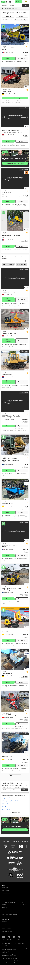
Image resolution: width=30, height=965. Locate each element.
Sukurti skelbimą (15, 830)
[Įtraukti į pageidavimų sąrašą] (27, 47)
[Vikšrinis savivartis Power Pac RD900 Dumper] (15, 701)
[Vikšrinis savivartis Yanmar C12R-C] (15, 77)
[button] (28, 1)
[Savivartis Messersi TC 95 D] (15, 742)
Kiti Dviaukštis (5, 804)
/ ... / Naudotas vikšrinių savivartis (10, 8)
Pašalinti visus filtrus (8, 19)
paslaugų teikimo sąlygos (11, 962)
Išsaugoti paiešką (15, 775)
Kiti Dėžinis (4, 806)
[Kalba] (26, 1)
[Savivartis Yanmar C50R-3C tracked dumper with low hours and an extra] (15, 445)
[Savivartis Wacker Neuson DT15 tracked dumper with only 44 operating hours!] (15, 220)
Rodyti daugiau (15, 812)
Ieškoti (26, 5)
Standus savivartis (21, 264)
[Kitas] (27, 34)
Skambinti (22, 58)
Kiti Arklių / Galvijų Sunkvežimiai (10, 801)
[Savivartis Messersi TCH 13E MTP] (15, 659)
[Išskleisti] (15, 65)
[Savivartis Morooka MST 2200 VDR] (15, 319)
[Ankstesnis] (2, 34)
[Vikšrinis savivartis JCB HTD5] (15, 617)
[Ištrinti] (24, 20)
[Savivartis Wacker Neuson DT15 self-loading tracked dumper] (15, 574)
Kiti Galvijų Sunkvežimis (7, 809)
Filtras (9, 16)
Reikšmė (22, 16)
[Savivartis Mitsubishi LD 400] (15, 360)
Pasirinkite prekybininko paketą (15, 163)
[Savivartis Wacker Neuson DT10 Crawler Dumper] (15, 34)
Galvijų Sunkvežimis (7, 798)
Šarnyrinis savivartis (8, 264)
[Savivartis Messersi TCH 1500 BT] (15, 489)
